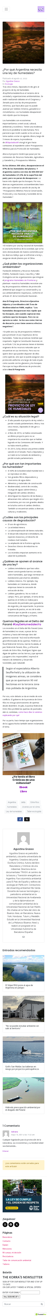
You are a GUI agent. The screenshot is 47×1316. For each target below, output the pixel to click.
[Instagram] (5, 1224)
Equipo (5, 1245)
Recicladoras (8, 1256)
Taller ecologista (34, 811)
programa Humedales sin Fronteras (20, 280)
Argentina (12, 802)
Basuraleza (7, 1237)
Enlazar (6, 1151)
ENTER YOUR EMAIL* (11, 1292)
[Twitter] (16, 1224)
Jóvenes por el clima (31, 807)
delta (23, 802)
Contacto (6, 1241)
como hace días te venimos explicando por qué (22, 714)
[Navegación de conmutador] (6, 9)
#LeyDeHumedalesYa (27, 624)
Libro (23, 791)
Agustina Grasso (13, 81)
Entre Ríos (35, 802)
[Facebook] (10, 1224)
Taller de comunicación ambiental (17, 1260)
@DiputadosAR (12, 142)
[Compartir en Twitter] (27, 819)
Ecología (9, 84)
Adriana (14, 1132)
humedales (12, 807)
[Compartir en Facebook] (20, 819)
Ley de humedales (14, 811)
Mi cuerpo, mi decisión (12, 1252)
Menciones (7, 1249)
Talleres (6, 1264)
